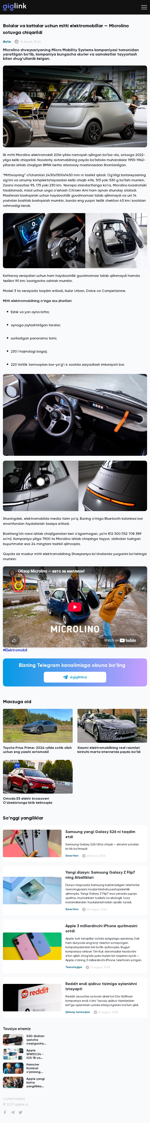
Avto (7, 42)
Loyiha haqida (14, 1099)
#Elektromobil (15, 650)
